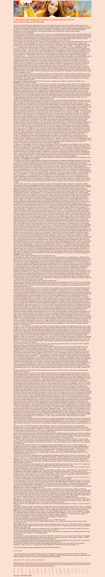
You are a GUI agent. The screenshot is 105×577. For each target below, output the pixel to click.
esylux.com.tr (18, 550)
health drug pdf (36, 8)
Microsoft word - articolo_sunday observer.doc (29, 560)
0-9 (63, 574)
